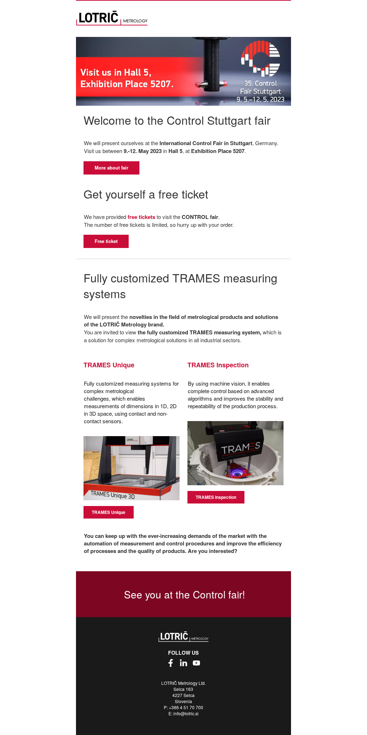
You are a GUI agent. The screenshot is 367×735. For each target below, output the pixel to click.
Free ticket (106, 241)
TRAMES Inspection (216, 497)
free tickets (141, 217)
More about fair (111, 167)
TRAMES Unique (108, 512)
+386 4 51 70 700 (186, 707)
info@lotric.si (186, 713)
